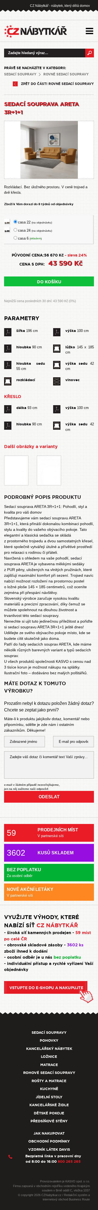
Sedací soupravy (20, 74)
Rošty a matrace (49, 1081)
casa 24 (35, 230)
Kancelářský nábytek (49, 1048)
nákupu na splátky (63, 667)
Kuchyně (49, 1089)
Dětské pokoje (49, 1113)
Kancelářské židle (49, 1105)
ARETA (65, 644)
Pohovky (49, 1040)
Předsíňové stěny (49, 1121)
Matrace (49, 1064)
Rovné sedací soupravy (66, 74)
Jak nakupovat (49, 1133)
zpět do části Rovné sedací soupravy (57, 84)
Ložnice (49, 1056)
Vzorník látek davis (49, 1149)
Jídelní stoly (49, 1097)
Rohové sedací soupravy (49, 1072)
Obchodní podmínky (49, 1141)
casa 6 (30, 238)
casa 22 (35, 222)
